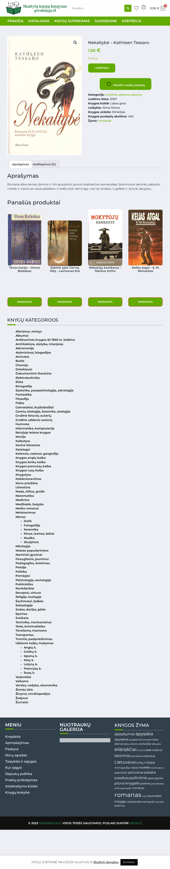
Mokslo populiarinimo (32, 550)
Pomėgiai (23, 575)
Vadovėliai (23, 677)
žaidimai (119, 805)
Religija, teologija (28, 596)
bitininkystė (145, 739)
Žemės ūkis (24, 689)
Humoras (22, 424)
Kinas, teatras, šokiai (39, 533)
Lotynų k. (31, 664)
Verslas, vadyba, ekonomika (36, 685)
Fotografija (32, 525)
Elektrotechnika (28, 377)
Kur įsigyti (13, 768)
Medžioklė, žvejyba (30, 504)
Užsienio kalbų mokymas (34, 643)
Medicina (22, 500)
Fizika (20, 403)
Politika (21, 571)
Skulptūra (31, 542)
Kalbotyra (23, 441)
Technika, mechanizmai (33, 622)
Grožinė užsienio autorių (124, 95)
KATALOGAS (38, 21)
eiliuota (156, 744)
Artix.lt (136, 823)
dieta (127, 744)
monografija (122, 767)
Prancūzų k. (32, 668)
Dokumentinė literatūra (34, 373)
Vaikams (22, 681)
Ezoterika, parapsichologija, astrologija (45, 390)
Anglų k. (30, 647)
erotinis (141, 750)
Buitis (20, 360)
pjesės (158, 778)
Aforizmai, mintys (29, 331)
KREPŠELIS (131, 21)
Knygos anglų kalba (31, 457)
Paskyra (12, 749)
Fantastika (24, 394)
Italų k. (29, 660)
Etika (19, 382)
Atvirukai (22, 356)
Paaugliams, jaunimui (32, 559)
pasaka (150, 772)
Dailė (28, 521)
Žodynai (22, 698)
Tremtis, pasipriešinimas (34, 639)
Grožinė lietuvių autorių (33, 415)
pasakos (121, 778)
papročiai (120, 772)
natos (134, 767)
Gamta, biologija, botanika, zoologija (43, 411)
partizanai (135, 772)
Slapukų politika (18, 774)
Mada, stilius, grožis (30, 491)
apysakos (121, 739)
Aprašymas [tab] (20, 164)
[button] (75, 42)
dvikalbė (145, 743)
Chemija (22, 365)
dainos (119, 743)
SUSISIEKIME (106, 21)
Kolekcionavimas (28, 478)
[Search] (127, 8)
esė (148, 750)
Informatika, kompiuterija (35, 428)
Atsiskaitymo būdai (21, 786)
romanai (138, 788)
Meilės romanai (27, 508)
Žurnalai (22, 702)
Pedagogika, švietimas (33, 563)
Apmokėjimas (17, 743)
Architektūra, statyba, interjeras (39, 344)
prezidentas (157, 783)
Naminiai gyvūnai (29, 554)
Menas (21, 517)
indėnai (157, 750)
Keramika (31, 529)
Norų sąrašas (16, 755)
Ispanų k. (31, 656)
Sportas (21, 613)
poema (145, 783)
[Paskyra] (143, 7)
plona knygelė (126, 783)
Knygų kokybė (17, 792)
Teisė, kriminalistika (30, 626)
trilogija (120, 801)
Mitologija (23, 546)
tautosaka (154, 796)
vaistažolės (134, 801)
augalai (133, 739)
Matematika (25, 495)
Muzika (29, 538)
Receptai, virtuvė (28, 592)
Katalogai (23, 449)
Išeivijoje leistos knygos (33, 432)
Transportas (24, 635)
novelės (144, 767)
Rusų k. (29, 672)
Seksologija (24, 605)
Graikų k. (30, 651)
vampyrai (148, 801)
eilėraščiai (125, 749)
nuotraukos (157, 767)
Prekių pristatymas (21, 780)
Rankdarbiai (25, 588)
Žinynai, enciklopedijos (33, 693)
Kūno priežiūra (27, 483)
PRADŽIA (15, 21)
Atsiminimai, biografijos (33, 352)
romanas (104, 121)
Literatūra (23, 487)
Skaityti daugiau (106, 862)
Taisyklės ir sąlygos (20, 761)
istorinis (122, 755)
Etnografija (24, 386)
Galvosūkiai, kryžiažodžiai (35, 407)
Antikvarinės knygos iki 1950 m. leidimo (45, 339)
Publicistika (24, 584)
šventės (159, 802)
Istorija (21, 436)
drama (134, 743)
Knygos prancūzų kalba (33, 466)
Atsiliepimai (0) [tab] (44, 164)
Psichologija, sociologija (33, 580)
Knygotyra (23, 474)
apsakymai (124, 734)
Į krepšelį (102, 67)
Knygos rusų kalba (30, 470)
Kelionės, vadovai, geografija (37, 453)
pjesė (150, 778)
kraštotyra (148, 756)
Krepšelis (13, 737)
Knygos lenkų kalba (31, 462)
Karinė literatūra (28, 445)
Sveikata (22, 618)
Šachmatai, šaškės (29, 601)
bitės (155, 739)
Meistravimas (25, 512)
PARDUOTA (24, 301)
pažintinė (138, 777)
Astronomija (25, 348)
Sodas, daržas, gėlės (31, 609)
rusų (144, 796)
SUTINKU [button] (129, 862)
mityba (149, 762)
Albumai (22, 335)
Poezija (21, 567)
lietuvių (137, 762)
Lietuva (122, 762)
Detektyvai (24, 369)
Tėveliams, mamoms (31, 630)
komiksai (136, 756)
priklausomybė (122, 788)
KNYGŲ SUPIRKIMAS (72, 21)
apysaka (144, 733)
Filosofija (22, 399)
